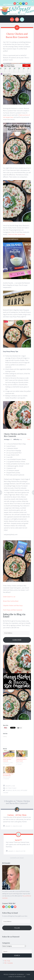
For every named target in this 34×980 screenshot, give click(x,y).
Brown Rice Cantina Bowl (10, 601)
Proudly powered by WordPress (14, 974)
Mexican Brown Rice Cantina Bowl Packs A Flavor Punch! (21, 759)
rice (18, 790)
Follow (17, 928)
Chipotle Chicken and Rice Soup (13, 605)
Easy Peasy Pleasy (11, 788)
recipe (15, 790)
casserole (8, 790)
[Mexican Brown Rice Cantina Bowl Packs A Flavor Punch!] (22, 753)
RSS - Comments (8, 963)
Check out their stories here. (16, 234)
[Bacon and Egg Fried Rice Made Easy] (9, 769)
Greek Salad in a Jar (9, 597)
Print (28, 439)
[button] (28, 73)
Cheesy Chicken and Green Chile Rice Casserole (8, 759)
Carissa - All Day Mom (17, 815)
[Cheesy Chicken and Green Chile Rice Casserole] (9, 753)
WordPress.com (20, 976)
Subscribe (17, 640)
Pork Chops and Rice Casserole (12, 610)
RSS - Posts (7, 961)
